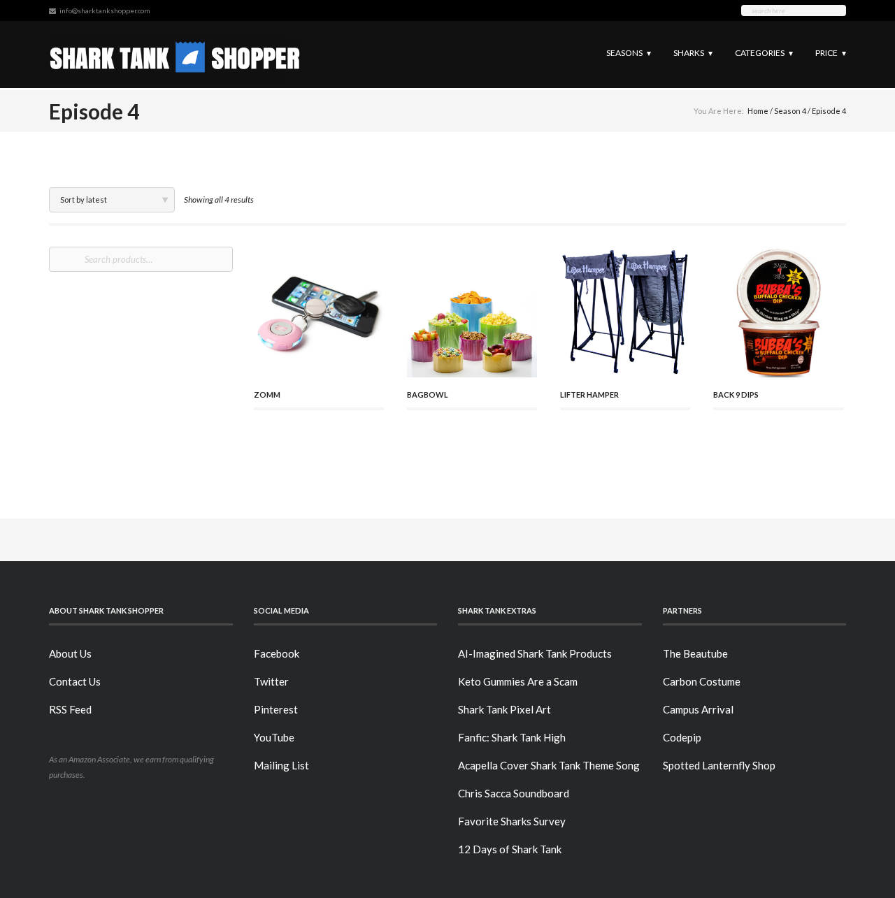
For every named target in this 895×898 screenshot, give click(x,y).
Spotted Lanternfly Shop (719, 765)
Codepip (682, 737)
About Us (70, 653)
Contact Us (75, 681)
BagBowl (427, 394)
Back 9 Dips (736, 394)
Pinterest (276, 709)
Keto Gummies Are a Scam (518, 681)
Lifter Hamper (589, 394)
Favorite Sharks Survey (512, 821)
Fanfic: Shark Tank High (512, 737)
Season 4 (790, 110)
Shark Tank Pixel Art (504, 709)
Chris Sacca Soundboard (513, 793)
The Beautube (695, 653)
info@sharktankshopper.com (104, 10)
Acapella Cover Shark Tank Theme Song (549, 765)
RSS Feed (70, 709)
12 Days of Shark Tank (509, 849)
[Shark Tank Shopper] (175, 54)
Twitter (271, 681)
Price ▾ (830, 53)
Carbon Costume (701, 681)
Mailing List (281, 765)
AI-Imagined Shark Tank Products (535, 653)
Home (757, 110)
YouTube (274, 737)
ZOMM (267, 394)
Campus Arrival (698, 709)
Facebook (276, 653)
